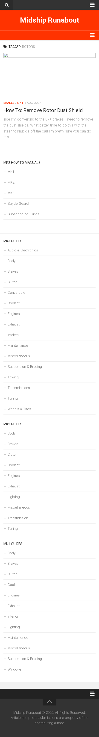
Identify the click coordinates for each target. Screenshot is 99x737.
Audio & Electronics (23, 250)
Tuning (13, 398)
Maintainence (18, 638)
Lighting (14, 497)
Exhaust (14, 324)
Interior (13, 616)
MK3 (11, 193)
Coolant (14, 303)
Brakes (9, 102)
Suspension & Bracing (25, 367)
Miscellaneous (19, 356)
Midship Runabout (49, 20)
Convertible (16, 293)
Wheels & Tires (19, 409)
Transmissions (19, 388)
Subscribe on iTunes (24, 214)
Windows (15, 669)
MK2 (11, 182)
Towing (13, 377)
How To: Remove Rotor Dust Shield (43, 110)
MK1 (20, 102)
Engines (14, 314)
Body (11, 261)
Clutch (12, 282)
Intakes (13, 335)
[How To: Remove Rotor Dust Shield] (49, 74)
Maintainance (18, 345)
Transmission (18, 518)
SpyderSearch (19, 204)
